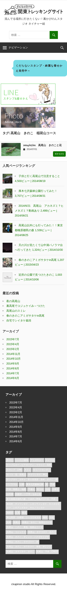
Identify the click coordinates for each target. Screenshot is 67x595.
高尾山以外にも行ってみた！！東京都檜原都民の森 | (39, 230)
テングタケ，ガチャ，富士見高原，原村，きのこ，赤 (32, 479)
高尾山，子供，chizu (47, 551)
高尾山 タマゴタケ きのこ (42, 532)
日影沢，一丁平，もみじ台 (28, 494)
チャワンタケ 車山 (37, 474)
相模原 (10, 512)
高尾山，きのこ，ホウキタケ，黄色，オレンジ (29, 546)
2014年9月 (12, 363)
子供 (52, 484)
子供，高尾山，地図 (16, 489)
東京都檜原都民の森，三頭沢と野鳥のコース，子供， (32, 499)
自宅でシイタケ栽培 (18, 320)
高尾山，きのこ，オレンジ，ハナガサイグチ (28, 537)
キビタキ (50, 460)
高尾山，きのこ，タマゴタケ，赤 (22, 542)
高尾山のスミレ (16, 310)
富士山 (40, 489)
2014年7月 (12, 373)
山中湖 (10, 494)
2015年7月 (12, 339)
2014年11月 (13, 354)
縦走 (24, 512)
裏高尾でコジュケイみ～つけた (25, 305)
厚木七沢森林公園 (34, 484)
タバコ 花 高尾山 (16, 474)
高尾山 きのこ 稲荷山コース (37, 522)
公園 (22, 484)
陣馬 (45, 517)
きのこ (10, 460)
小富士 (55, 489)
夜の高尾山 (13, 301)
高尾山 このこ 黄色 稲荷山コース (25, 527)
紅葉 (17, 512)
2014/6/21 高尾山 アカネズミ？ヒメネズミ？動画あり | (39, 210)
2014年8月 (12, 368)
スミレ (27, 470)
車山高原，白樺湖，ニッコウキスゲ (23, 517)
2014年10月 (13, 358)
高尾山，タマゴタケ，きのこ (20, 551)
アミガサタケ (37, 460)
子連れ (31, 489)
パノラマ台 (12, 484)
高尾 (9, 522)
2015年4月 (12, 344)
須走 (52, 517)
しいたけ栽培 (21, 460)
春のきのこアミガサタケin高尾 (25, 315)
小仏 (48, 489)
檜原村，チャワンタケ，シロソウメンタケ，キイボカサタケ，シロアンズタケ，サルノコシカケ (33, 506)
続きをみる (59, 154)
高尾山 (16, 522)
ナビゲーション (18, 47)
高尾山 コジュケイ (16, 532)
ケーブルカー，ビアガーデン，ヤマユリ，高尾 (29, 465)
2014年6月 (12, 378)
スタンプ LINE (14, 470)
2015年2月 (12, 349)
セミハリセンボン (41, 470)
